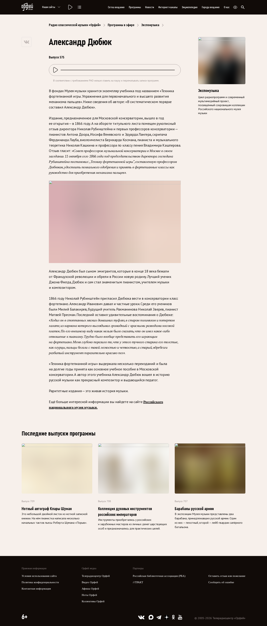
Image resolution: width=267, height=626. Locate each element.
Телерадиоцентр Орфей (96, 575)
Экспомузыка (150, 25)
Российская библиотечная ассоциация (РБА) (159, 575)
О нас (226, 7)
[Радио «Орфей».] (70, 7)
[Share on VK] (26, 42)
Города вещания (210, 7)
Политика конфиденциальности (40, 582)
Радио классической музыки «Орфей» (75, 25)
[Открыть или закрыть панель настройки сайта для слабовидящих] (235, 7)
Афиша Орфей (90, 588)
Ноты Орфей (89, 595)
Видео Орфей (90, 582)
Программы (135, 7)
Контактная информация (36, 588)
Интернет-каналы (167, 7)
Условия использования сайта (39, 575)
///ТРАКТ (138, 582)
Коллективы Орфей (93, 601)
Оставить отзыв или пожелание (226, 575)
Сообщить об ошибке (221, 582)
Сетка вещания (116, 7)
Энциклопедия (189, 7)
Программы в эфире (121, 25)
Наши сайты (48, 7)
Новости (149, 7)
